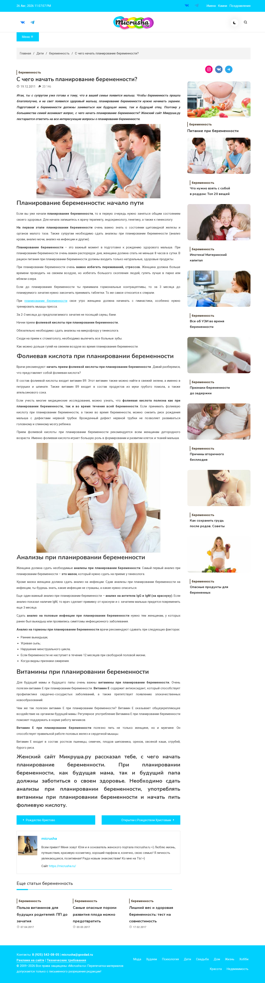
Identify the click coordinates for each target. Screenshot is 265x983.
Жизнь (229, 959)
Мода (137, 959)
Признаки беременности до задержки (210, 390)
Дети (187, 959)
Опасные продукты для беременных (209, 590)
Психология (170, 959)
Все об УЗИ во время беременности (207, 324)
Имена (211, 6)
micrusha (49, 838)
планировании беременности (45, 301)
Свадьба (202, 959)
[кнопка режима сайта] (234, 22)
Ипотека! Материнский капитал (208, 258)
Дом (217, 959)
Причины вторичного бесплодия (207, 457)
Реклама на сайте (30, 960)
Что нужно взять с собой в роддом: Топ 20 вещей (210, 191)
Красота (216, 969)
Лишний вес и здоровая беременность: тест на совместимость (151, 914)
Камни (222, 6)
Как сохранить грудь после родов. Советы (207, 523)
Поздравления (240, 6)
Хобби (243, 959)
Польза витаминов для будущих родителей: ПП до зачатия (42, 914)
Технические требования (66, 960)
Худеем (151, 959)
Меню (26, 37)
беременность (29, 72)
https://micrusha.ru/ (62, 866)
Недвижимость (237, 969)
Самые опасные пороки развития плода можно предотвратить (95, 914)
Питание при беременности (213, 130)
